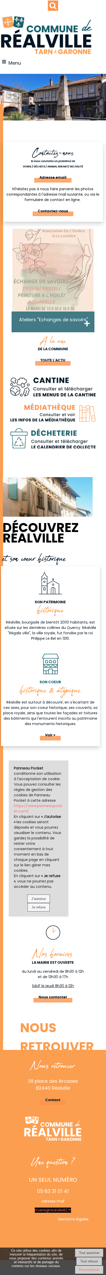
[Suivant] (100, 286)
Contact (52, 1100)
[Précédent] (5, 286)
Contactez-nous (53, 211)
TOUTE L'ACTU (52, 360)
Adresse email (52, 177)
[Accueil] (46, 35)
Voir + (50, 735)
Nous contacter (53, 997)
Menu (14, 63)
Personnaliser (89, 1270)
